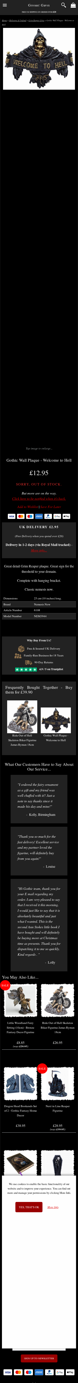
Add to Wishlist (27, 507)
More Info (52, 1207)
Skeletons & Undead (17, 20)
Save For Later (50, 507)
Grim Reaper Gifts (36, 20)
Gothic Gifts (39, 5)
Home (4, 20)
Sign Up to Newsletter (39, 1358)
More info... (39, 550)
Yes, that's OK (29, 1207)
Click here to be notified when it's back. (39, 498)
